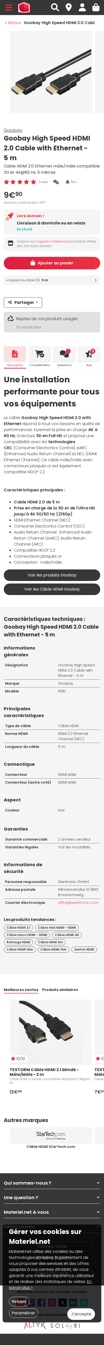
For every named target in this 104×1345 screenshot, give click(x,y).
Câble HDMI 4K (67, 935)
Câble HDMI (68, 725)
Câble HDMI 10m (20, 949)
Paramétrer (23, 1313)
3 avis (43, 182)
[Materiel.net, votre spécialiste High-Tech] (24, 8)
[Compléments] (40, 353)
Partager (24, 302)
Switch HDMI (84, 949)
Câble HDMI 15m (53, 949)
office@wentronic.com (78, 902)
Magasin (70, 5)
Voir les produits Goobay (52, 575)
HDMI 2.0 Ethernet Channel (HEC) (73, 736)
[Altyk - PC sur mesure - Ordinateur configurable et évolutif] (35, 1325)
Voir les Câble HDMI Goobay (52, 589)
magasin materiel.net (52, 241)
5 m (61, 746)
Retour (14, 23)
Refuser (19, 1301)
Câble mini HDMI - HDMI (57, 927)
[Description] (15, 353)
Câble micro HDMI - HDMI (27, 935)
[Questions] (64, 353)
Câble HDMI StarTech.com (51, 1146)
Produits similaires (60, 989)
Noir (61, 810)
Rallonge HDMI (18, 942)
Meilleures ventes (21, 989)
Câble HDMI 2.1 (18, 927)
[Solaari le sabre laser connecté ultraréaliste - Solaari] (65, 1325)
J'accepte (81, 1314)
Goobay (13, 130)
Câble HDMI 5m (50, 942)
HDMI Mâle (67, 774)
